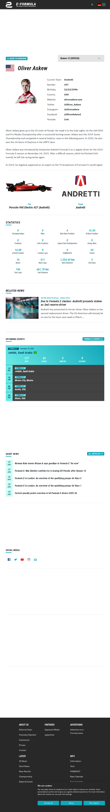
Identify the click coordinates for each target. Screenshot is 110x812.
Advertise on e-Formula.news (77, 731)
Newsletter (35, 559)
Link (66, 119)
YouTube (22, 559)
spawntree (49, 735)
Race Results (25, 771)
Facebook (9, 559)
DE (99, 4)
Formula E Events (92, 339)
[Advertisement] (55, 29)
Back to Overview (18, 58)
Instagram (28, 559)
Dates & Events (26, 781)
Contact (22, 750)
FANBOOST (75, 771)
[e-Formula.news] (21, 5)
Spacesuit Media (52, 729)
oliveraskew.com (73, 99)
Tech (72, 766)
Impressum (24, 740)
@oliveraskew (71, 109)
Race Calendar (76, 776)
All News (23, 761)
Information (75, 761)
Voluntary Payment (27, 735)
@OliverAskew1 (72, 114)
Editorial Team (25, 729)
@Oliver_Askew (72, 104)
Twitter (15, 559)
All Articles (94, 454)
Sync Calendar (76, 781)
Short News (24, 766)
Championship (25, 776)
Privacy (22, 745)
